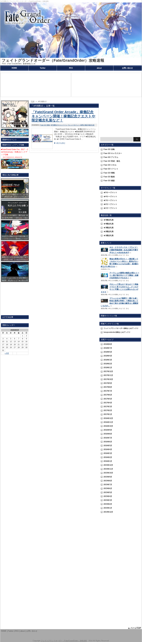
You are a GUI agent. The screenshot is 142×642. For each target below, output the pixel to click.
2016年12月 (108, 418)
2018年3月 (108, 360)
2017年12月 (108, 371)
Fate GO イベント (111, 169)
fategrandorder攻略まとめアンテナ (117, 332)
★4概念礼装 (109, 224)
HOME (14, 68)
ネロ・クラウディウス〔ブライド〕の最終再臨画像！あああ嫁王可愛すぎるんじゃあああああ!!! (123, 249)
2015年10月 (108, 473)
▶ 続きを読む (59, 143)
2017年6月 (108, 395)
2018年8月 (108, 344)
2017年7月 (108, 391)
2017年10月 (108, 379)
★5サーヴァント (110, 192)
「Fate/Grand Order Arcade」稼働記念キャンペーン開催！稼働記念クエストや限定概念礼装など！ (63, 116)
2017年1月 (108, 414)
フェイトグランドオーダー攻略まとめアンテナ (121, 328)
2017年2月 (108, 410)
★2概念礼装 (109, 231)
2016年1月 (108, 461)
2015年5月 (108, 492)
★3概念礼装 (109, 228)
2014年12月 (108, 512)
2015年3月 (108, 500)
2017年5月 (108, 399)
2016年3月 (108, 453)
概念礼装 (91, 125)
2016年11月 (108, 422)
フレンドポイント (74, 125)
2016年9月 (108, 430)
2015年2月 (108, 504)
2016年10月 (108, 426)
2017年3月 (108, 407)
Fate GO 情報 (45, 125)
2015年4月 (108, 496)
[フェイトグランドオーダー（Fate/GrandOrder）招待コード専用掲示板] (15, 127)
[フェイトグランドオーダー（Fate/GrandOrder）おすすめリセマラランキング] (15, 135)
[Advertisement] (120, 118)
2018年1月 (108, 368)
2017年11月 (108, 375)
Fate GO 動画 (109, 177)
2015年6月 (108, 488)
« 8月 (7, 353)
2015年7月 (108, 485)
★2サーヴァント (110, 204)
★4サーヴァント (110, 196)
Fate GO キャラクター (113, 153)
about (99, 68)
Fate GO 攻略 (109, 149)
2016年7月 (108, 438)
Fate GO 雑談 (109, 181)
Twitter (42, 68)
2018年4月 (108, 356)
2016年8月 (108, 434)
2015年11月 (108, 469)
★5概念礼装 (109, 220)
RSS (71, 68)
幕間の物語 (84, 125)
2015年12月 (108, 465)
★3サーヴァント (110, 200)
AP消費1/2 (54, 125)
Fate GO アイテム (111, 157)
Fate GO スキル (110, 165)
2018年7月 (108, 348)
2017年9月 (108, 383)
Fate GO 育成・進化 (112, 161)
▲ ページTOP (134, 628)
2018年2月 (108, 364)
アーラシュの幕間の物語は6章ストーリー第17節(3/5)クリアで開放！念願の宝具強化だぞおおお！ (124, 275)
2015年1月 (108, 508)
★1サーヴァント (110, 208)
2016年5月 (108, 446)
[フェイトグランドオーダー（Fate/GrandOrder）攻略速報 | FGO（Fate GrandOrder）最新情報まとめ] (71, 56)
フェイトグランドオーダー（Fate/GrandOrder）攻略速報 (53, 60)
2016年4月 (108, 449)
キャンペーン (62, 125)
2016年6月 (108, 442)
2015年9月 (108, 477)
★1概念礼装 (109, 235)
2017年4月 (108, 403)
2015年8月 (108, 481)
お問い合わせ (127, 68)
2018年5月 (108, 352)
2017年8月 (108, 387)
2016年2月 (108, 457)
